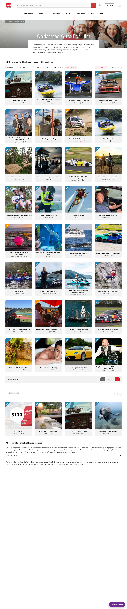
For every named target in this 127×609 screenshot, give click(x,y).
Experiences (28, 14)
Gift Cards (55, 14)
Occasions (42, 14)
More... (101, 14)
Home (10, 21)
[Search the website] (93, 5)
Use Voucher (109, 5)
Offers (67, 14)
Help (92, 14)
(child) (78, 329)
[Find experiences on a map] (100, 5)
